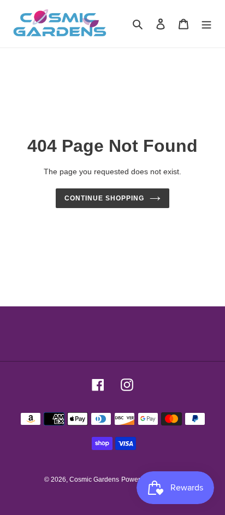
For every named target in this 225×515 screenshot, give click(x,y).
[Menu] (206, 23)
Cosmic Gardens (94, 479)
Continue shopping (104, 198)
